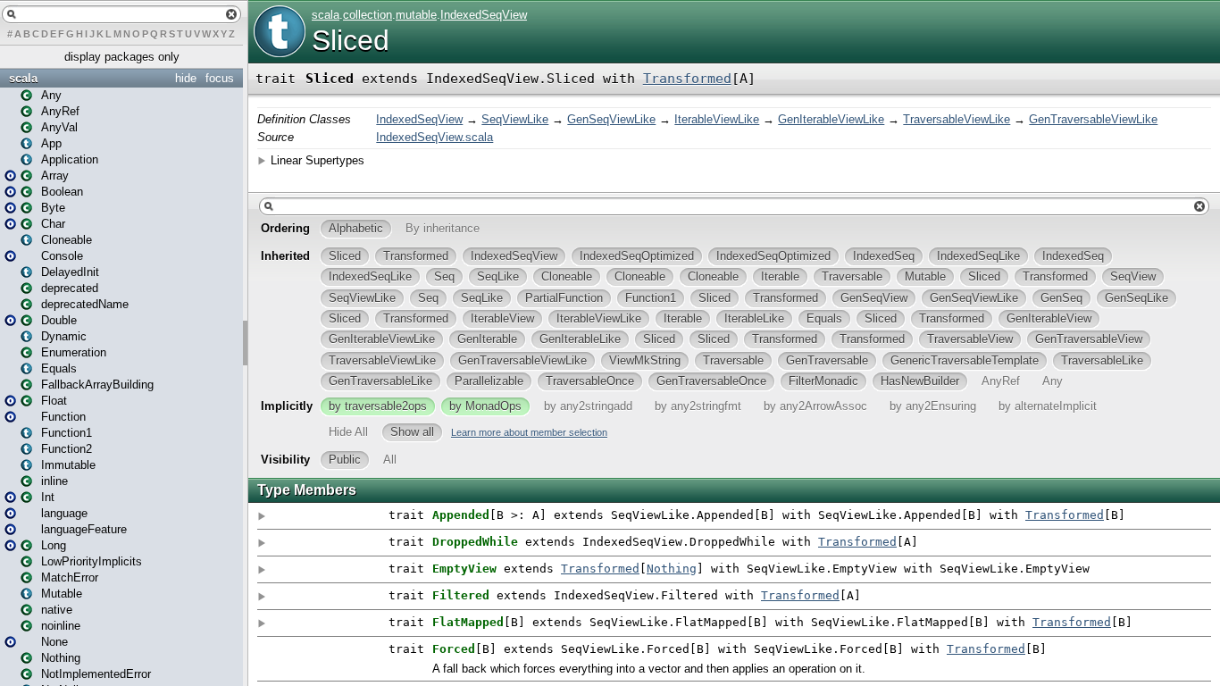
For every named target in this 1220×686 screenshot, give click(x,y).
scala (23, 78)
